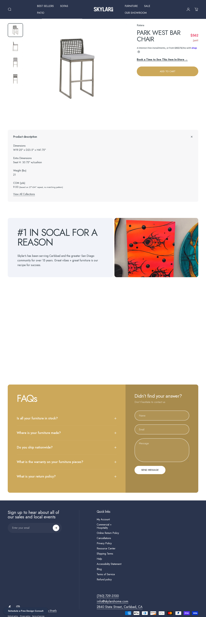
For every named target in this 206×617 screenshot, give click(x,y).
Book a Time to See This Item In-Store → (162, 59)
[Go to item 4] (15, 79)
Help (99, 558)
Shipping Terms (105, 553)
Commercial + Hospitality (104, 526)
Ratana (140, 25)
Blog (99, 569)
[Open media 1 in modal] (76, 68)
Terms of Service (106, 574)
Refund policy (104, 579)
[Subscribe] (56, 528)
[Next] (118, 73)
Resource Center (106, 548)
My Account (103, 519)
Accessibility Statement (109, 564)
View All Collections (24, 194)
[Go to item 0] (15, 30)
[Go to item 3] (15, 62)
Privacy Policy (104, 543)
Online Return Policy (108, 533)
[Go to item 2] (15, 46)
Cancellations (104, 538)
